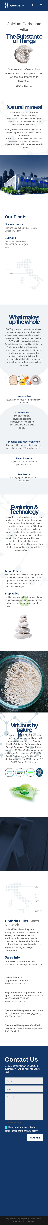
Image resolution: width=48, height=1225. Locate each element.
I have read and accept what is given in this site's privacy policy (21, 1129)
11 (30, 198)
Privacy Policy (18, 1221)
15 (39, 198)
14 (37, 198)
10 (28, 198)
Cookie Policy (30, 1221)
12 (33, 198)
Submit (35, 1137)
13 (35, 198)
